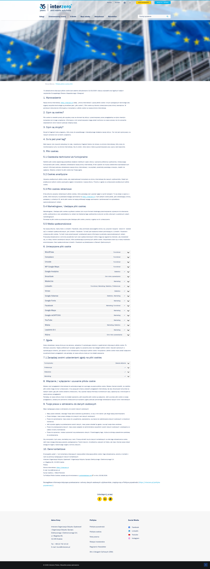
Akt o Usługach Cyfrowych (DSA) (101, 552)
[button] (129, 527)
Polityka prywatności (97, 527)
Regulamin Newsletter (98, 547)
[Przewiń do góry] (206, 565)
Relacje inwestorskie (97, 542)
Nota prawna (94, 537)
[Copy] (110, 499)
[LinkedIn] (105, 499)
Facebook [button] (135, 527)
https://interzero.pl (67, 103)
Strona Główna (49, 84)
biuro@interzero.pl (63, 547)
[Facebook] (99, 499)
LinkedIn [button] (135, 531)
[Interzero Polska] (55, 8)
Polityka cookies (95, 532)
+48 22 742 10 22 (61, 544)
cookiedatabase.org (85, 475)
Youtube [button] (135, 535)
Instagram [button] (135, 538)
